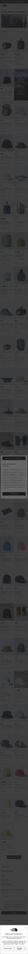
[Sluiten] (25, 928)
